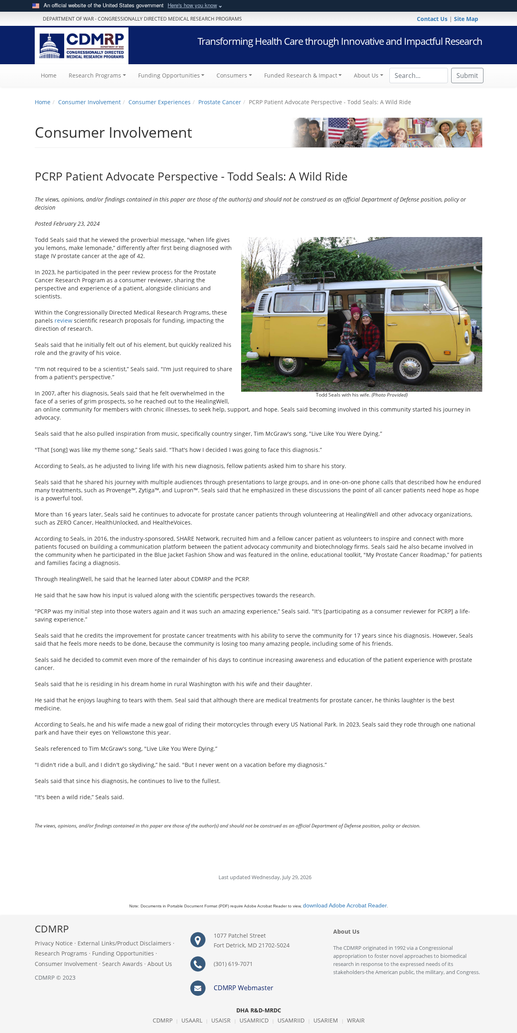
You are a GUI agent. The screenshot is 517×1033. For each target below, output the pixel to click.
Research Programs (61, 953)
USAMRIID (291, 1020)
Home (52, 75)
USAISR (221, 1020)
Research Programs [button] (95, 75)
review (63, 320)
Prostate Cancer (219, 102)
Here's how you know (192, 5)
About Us (159, 964)
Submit (467, 75)
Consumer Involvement (89, 102)
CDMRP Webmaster (243, 987)
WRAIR (356, 1020)
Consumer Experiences (159, 102)
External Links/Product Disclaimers (124, 943)
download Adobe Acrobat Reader (345, 905)
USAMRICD (254, 1020)
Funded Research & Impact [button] (300, 75)
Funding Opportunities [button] (169, 75)
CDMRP (162, 1020)
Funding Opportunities (123, 953)
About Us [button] (366, 75)
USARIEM (325, 1020)
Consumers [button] (231, 75)
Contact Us (433, 19)
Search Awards (122, 964)
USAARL (191, 1020)
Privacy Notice (54, 943)
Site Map (466, 19)
